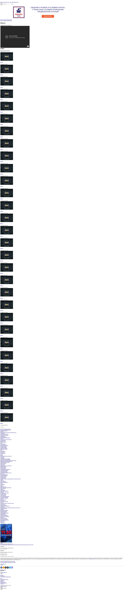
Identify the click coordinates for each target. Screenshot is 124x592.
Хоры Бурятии (2, 520)
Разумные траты (3, 493)
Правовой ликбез (3, 466)
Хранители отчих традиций (5, 462)
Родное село (2, 506)
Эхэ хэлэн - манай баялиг (4, 492)
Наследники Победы (3, 448)
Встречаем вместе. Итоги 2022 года (6, 461)
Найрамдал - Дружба (3, 449)
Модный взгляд (3, 513)
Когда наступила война (4, 515)
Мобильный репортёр (4, 482)
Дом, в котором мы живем (4, 496)
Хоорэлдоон (2, 464)
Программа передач (26, 544)
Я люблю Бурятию (3, 505)
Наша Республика (3, 463)
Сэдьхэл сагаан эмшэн (4, 471)
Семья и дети (2, 504)
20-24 (1, 454)
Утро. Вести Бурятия (3, 430)
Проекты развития (3, 512)
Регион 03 (2, 521)
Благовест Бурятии (3, 444)
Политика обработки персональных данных (7, 561)
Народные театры (3, 499)
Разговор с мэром (3, 446)
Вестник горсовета (3, 518)
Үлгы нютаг (2, 452)
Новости (1, 2)
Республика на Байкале (4, 497)
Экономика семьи (3, 477)
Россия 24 (5, 19)
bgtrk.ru (91, 558)
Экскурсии (31, 544)
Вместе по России (3, 442)
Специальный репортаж (4, 435)
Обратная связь (20, 544)
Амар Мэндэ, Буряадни (4, 434)
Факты (1, 62)
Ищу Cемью (2, 450)
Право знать (2, 500)
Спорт (1, 483)
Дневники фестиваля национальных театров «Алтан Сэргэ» (10, 507)
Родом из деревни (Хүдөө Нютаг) (5, 439)
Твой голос (2, 480)
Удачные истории (3, 514)
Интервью (2, 431)
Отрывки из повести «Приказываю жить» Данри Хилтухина (10, 478)
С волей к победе (3, 494)
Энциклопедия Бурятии (4, 470)
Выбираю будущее (3, 508)
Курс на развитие (3, 481)
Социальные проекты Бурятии (5, 459)
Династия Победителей (4, 445)
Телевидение (5, 2)
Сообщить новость (3, 586)
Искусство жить (3, 488)
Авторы (1, 564)
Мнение (1, 455)
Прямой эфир (13, 2)
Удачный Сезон (2, 453)
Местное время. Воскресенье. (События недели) (8, 432)
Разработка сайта (3, 569)
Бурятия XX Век (3, 486)
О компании (13, 544)
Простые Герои (2, 451)
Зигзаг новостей (3, 495)
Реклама (16, 544)
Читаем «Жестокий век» (4, 491)
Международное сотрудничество (5, 487)
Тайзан (1, 479)
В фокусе (1, 489)
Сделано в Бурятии (3, 447)
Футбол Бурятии (3, 467)
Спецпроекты (2, 433)
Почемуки (2, 509)
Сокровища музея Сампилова (5, 469)
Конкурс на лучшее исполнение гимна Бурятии (8, 460)
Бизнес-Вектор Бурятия (4, 510)
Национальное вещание (6, 544)
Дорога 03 (2, 438)
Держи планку (2, 490)
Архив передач (9, 19)
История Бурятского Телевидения (6, 465)
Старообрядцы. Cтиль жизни (5, 458)
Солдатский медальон (4, 475)
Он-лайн (1, 502)
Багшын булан (2, 441)
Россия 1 (1, 19)
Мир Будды (2, 517)
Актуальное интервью (4, 498)
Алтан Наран (2, 484)
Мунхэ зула (2, 473)
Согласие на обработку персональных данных (8, 562)
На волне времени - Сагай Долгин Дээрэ (7, 503)
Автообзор (2, 457)
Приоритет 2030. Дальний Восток (6, 456)
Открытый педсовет (3, 511)
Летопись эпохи (3, 440)
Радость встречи (3, 468)
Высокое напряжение (3, 474)
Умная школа (2, 522)
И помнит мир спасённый (4, 516)
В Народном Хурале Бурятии (5, 437)
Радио (1, 544)
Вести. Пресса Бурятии (4, 501)
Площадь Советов (3, 476)
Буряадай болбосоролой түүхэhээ (5, 472)
